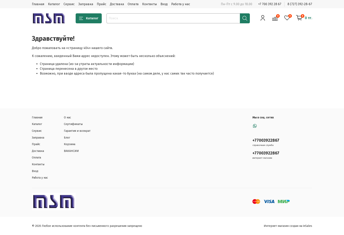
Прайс (101, 4)
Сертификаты (73, 124)
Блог (67, 137)
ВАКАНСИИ (71, 151)
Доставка (117, 4)
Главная (38, 4)
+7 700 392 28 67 (269, 4)
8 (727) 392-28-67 (299, 4)
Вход (164, 4)
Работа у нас (180, 4)
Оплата (133, 4)
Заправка (85, 4)
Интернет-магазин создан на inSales (288, 226)
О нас (67, 117)
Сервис (69, 4)
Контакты (149, 4)
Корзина (69, 144)
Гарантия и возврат (77, 131)
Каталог (54, 4)
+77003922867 (265, 140)
